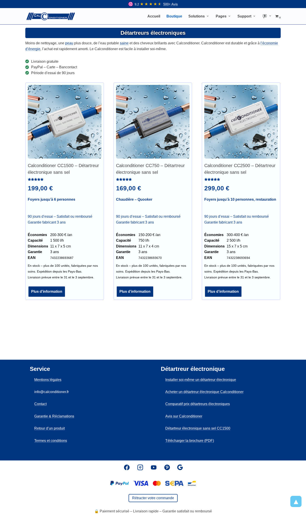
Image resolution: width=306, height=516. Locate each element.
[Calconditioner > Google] (180, 467)
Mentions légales (47, 380)
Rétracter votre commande (153, 498)
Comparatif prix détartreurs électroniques (197, 404)
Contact (40, 404)
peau (69, 43)
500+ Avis (170, 4)
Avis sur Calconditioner (183, 416)
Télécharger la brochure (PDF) (189, 441)
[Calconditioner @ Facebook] (127, 467)
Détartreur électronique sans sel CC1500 (197, 428)
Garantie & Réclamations (54, 416)
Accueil (153, 16)
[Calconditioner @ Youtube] (154, 467)
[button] (207, 16)
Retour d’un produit (49, 428)
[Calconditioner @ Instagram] (140, 467)
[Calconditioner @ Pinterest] (167, 467)
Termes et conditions (50, 441)
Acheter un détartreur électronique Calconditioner (204, 392)
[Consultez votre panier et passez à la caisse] (153, 483)
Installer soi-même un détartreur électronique (200, 380)
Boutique (174, 16)
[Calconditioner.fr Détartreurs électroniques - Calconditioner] (50, 16)
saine (124, 43)
